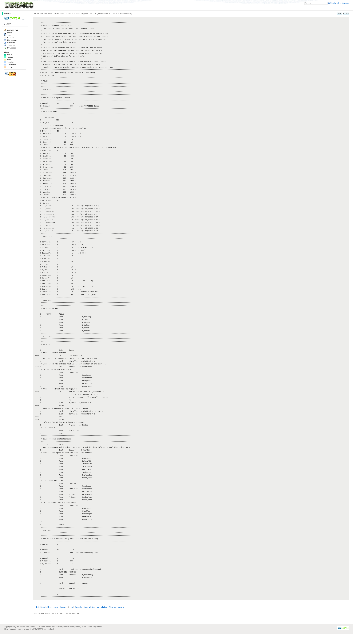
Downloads (11, 48)
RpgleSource (87, 14)
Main (9, 60)
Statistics (11, 43)
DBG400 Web (59, 14)
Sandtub (12, 65)
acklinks (78, 607)
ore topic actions (116, 607)
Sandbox (10, 62)
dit (339, 13)
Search (10, 35)
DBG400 (7, 13)
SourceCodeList (73, 14)
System (10, 67)
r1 (72, 607)
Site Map (10, 45)
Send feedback (48, 629)
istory (63, 607)
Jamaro (10, 57)
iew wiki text (89, 607)
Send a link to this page (339, 3)
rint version (53, 607)
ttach (346, 13)
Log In (8, 24)
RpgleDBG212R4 (101, 14)
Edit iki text (102, 607)
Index (9, 33)
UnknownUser (125, 14)
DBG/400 (48, 14)
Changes (10, 38)
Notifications (12, 40)
